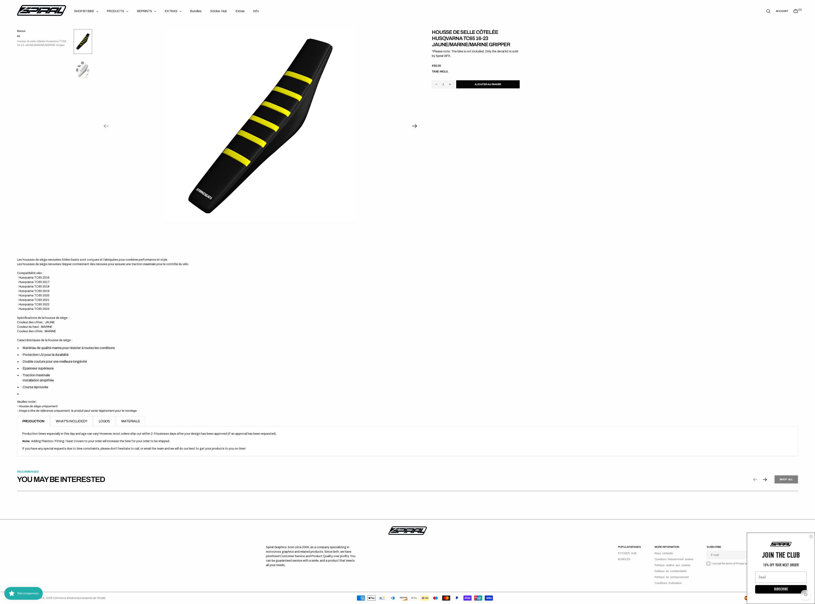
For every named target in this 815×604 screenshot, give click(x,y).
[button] (782, 11)
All (18, 36)
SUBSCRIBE (781, 589)
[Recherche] (768, 11)
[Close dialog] (811, 536)
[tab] (33, 421)
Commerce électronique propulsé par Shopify (79, 598)
